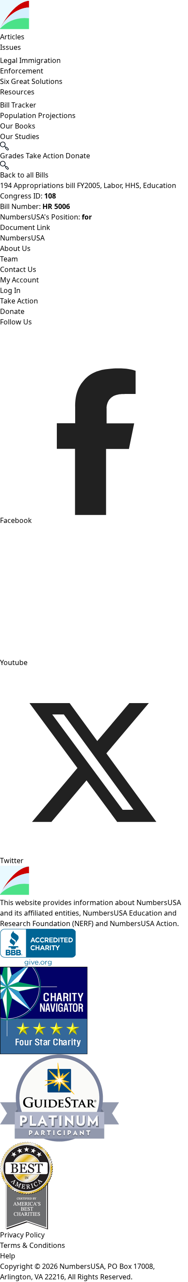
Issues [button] (10, 47)
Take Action (19, 301)
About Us (15, 248)
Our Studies (19, 136)
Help (7, 1256)
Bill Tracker (18, 105)
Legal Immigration (30, 60)
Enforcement (21, 71)
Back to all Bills (24, 175)
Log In (10, 290)
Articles (12, 37)
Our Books (17, 126)
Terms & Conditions (32, 1245)
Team (9, 259)
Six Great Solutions (31, 81)
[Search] (94, 165)
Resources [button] (17, 92)
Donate (12, 311)
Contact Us (18, 269)
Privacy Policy (22, 1235)
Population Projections (38, 115)
